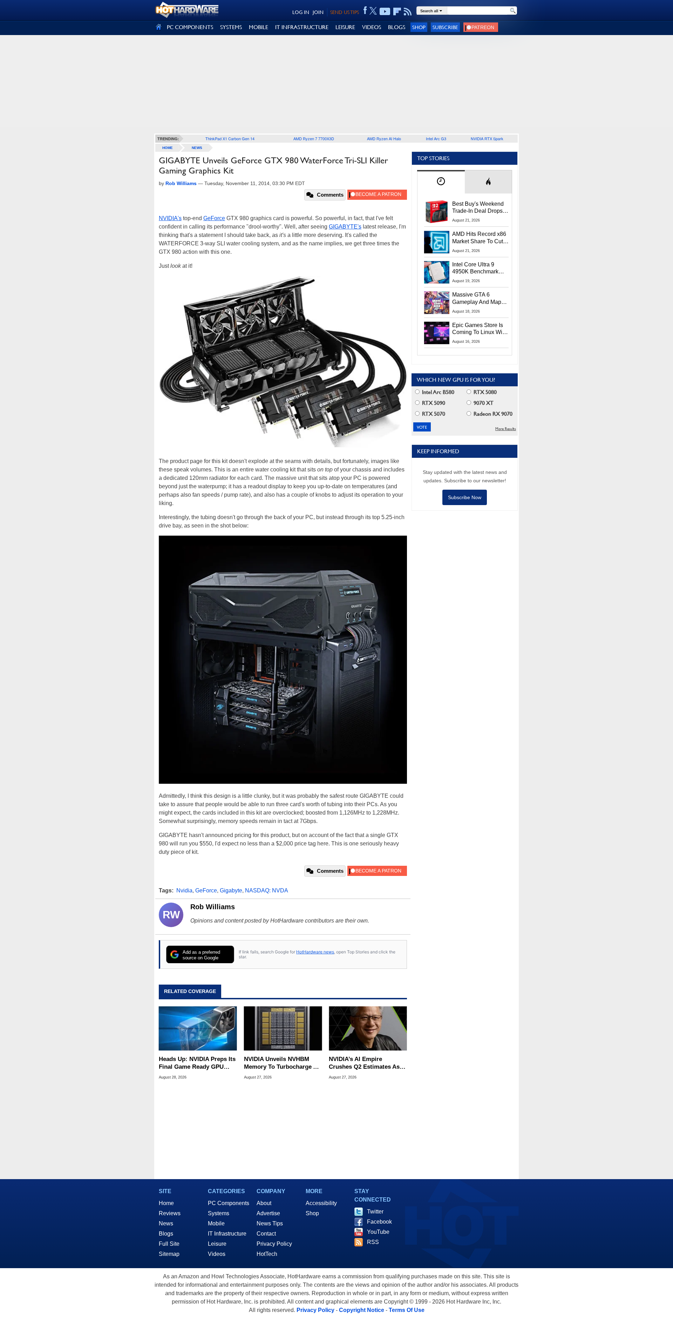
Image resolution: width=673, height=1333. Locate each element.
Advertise (268, 1213)
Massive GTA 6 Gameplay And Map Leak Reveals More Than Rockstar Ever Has (477, 299)
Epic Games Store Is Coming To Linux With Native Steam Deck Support (479, 329)
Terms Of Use (406, 1310)
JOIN (318, 12)
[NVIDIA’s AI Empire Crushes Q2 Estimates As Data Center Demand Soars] (368, 1028)
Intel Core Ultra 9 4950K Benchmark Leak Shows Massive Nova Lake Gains (478, 268)
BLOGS (396, 27)
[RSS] (408, 11)
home (167, 148)
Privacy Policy (274, 1244)
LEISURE (345, 27)
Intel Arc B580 (437, 392)
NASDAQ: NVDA (266, 890)
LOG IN (300, 12)
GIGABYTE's (345, 227)
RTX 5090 (433, 403)
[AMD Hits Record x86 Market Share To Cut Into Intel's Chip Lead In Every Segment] (436, 242)
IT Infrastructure (227, 1234)
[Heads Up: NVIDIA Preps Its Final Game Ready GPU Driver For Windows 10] (198, 1028)
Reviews (170, 1213)
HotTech (267, 1254)
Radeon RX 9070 (492, 413)
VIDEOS (371, 27)
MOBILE (258, 27)
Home (166, 1203)
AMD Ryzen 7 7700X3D (313, 138)
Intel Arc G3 (436, 138)
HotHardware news (315, 951)
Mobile (216, 1223)
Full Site (169, 1244)
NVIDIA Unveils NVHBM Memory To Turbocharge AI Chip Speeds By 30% (281, 1063)
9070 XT (483, 403)
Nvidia (184, 890)
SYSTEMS (231, 27)
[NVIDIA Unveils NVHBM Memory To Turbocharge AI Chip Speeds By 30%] (283, 1028)
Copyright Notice (361, 1310)
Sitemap (169, 1254)
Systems (218, 1213)
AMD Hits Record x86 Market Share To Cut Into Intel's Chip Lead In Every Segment (479, 238)
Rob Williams (212, 907)
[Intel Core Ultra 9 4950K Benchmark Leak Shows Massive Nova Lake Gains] (436, 272)
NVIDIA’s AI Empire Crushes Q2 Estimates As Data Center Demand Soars (366, 1063)
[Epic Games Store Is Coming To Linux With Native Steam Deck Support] (436, 333)
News (197, 148)
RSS (373, 1242)
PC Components (228, 1203)
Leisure (217, 1244)
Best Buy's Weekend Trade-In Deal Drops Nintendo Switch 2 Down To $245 (478, 208)
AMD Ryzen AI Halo (384, 138)
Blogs (166, 1234)
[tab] (441, 181)
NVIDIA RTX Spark (487, 138)
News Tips (270, 1223)
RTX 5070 (433, 413)
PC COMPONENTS (190, 27)
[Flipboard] (397, 11)
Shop (419, 27)
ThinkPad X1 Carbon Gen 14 (229, 138)
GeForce (214, 218)
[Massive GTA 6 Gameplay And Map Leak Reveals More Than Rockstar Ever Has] (436, 302)
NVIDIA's (170, 218)
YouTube (378, 1232)
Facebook (379, 1222)
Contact (266, 1234)
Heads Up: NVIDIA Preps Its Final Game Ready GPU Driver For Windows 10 (197, 1063)
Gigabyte (231, 890)
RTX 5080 (484, 392)
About (264, 1203)
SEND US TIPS (344, 12)
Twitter (375, 1212)
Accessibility (321, 1203)
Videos (216, 1254)
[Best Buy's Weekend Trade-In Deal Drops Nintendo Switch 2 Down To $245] (436, 211)
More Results (505, 429)
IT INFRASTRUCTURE (301, 27)
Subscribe (445, 27)
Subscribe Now (464, 497)
